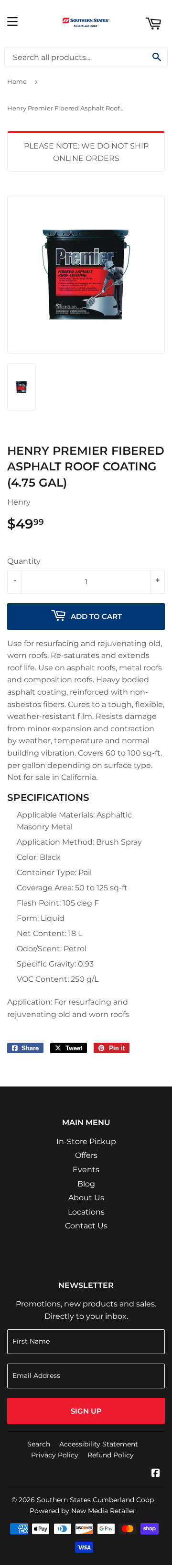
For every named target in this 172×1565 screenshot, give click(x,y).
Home (17, 81)
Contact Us (86, 1225)
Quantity (24, 561)
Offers (86, 1155)
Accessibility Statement (98, 1444)
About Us (86, 1197)
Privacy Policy (54, 1455)
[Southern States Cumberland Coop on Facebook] (155, 1473)
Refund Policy (110, 1455)
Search (38, 1444)
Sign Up (86, 1410)
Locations (86, 1211)
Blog (86, 1183)
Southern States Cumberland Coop (95, 1500)
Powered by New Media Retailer (83, 1511)
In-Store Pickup (86, 1141)
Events (86, 1169)
